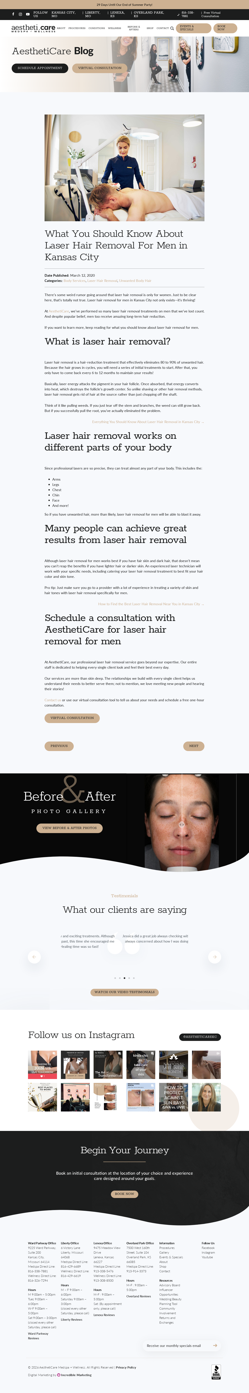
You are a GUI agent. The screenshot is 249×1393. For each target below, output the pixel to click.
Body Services (75, 280)
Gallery (164, 1252)
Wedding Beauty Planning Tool (170, 1301)
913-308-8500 (103, 1280)
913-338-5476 (103, 1271)
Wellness (114, 28)
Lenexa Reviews (104, 1315)
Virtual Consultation (99, 68)
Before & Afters (134, 28)
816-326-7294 (38, 1280)
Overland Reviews (138, 1296)
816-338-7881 (38, 1271)
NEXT (193, 746)
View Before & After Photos (69, 828)
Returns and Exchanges (167, 1320)
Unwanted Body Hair (135, 280)
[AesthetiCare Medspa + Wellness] (33, 28)
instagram (208, 1252)
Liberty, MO (92, 14)
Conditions (97, 28)
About (61, 28)
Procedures (76, 28)
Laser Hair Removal (102, 280)
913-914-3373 (136, 1271)
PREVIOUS (59, 746)
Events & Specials (187, 28)
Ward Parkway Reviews (38, 1335)
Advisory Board (169, 1285)
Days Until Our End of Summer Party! (124, 4)
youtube (207, 1257)
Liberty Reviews (71, 1319)
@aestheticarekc (200, 1037)
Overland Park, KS (149, 14)
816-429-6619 (71, 1275)
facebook (208, 1247)
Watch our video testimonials (125, 992)
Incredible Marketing (75, 1375)
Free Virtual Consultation (211, 14)
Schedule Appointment (40, 68)
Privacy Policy (126, 1367)
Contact (163, 28)
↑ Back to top (225, 1372)
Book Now (221, 28)
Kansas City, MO (64, 14)
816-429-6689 (71, 1266)
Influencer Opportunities (168, 1292)
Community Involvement (167, 1310)
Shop (150, 28)
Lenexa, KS (117, 14)
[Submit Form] (215, 1346)
